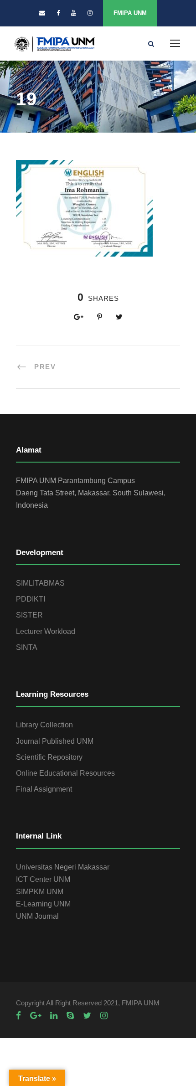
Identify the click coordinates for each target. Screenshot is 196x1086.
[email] (42, 13)
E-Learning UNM (43, 904)
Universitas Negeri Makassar (62, 867)
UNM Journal (37, 916)
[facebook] (58, 13)
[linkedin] (53, 1015)
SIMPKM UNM (39, 892)
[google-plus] (35, 1015)
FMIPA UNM (130, 13)
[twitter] (87, 1015)
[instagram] (90, 13)
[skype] (70, 1015)
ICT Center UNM (43, 879)
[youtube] (73, 13)
